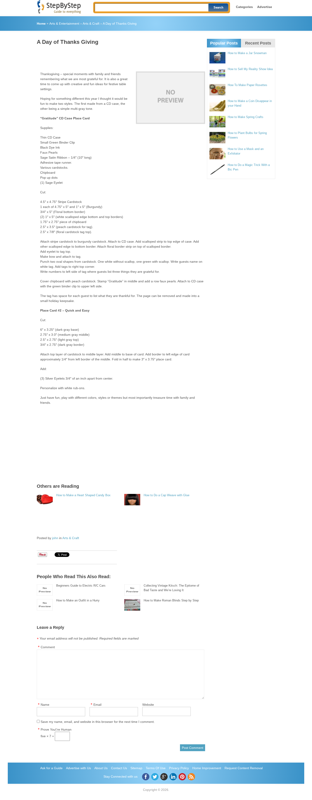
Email (97, 704)
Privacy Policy (179, 768)
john (55, 538)
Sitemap (136, 768)
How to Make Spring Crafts (245, 117)
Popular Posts (224, 43)
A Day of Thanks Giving (120, 23)
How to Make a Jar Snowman (247, 53)
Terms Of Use (156, 768)
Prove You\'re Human (56, 729)
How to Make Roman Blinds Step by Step (171, 600)
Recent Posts (258, 43)
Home (41, 23)
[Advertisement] (120, 56)
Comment (48, 647)
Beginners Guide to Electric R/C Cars (81, 585)
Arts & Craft (91, 23)
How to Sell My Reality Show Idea (250, 69)
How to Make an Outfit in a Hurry (78, 600)
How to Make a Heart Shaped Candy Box (83, 495)
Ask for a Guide (51, 768)
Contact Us (119, 768)
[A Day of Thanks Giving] (170, 97)
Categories (244, 7)
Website (148, 704)
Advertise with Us (78, 768)
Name (45, 704)
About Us (101, 768)
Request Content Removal (244, 768)
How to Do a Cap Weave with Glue (166, 495)
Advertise (264, 7)
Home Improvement (206, 768)
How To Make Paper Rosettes (247, 85)
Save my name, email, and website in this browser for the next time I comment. (98, 722)
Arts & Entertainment (64, 23)
